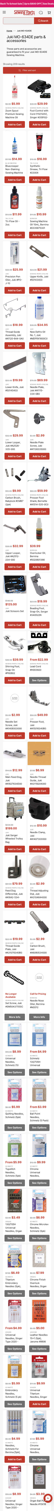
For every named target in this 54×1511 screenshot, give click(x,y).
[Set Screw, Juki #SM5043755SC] (14, 994)
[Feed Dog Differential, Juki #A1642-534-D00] (14, 882)
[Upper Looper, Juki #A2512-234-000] (14, 545)
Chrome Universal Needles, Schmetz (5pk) (37, 1450)
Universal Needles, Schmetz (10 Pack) (11, 1063)
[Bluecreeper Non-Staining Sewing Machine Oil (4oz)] (14, 158)
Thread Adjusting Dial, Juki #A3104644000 (39, 894)
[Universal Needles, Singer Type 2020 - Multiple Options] (14, 1327)
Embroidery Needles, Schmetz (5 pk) (13, 1393)
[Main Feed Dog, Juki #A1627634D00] (14, 769)
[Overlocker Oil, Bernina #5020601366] (39, 545)
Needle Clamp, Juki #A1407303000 (38, 835)
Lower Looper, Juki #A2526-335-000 (13, 446)
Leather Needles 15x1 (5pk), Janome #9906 (39, 1338)
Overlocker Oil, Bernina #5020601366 (38, 556)
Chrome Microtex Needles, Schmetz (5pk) (39, 1227)
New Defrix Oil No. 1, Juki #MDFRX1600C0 (38, 335)
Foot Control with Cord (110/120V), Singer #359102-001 (39, 115)
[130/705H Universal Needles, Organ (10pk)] (14, 1216)
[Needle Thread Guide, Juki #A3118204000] (39, 769)
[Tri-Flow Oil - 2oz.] (14, 213)
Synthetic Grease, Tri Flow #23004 (38, 169)
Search (44, 20)
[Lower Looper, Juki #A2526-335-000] (14, 434)
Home (9, 31)
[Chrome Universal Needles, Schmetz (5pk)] (39, 1437)
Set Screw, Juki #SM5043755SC (14, 1005)
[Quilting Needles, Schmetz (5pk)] (14, 1105)
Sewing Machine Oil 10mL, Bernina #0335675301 (39, 224)
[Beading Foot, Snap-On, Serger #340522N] (39, 601)
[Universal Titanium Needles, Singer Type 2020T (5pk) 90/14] (39, 1382)
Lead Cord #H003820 (35, 668)
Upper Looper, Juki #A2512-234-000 (13, 556)
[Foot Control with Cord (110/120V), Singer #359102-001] (39, 102)
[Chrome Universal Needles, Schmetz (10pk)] (39, 1161)
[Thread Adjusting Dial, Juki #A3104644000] (39, 882)
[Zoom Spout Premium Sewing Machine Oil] (14, 102)
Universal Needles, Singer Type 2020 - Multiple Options (14, 1339)
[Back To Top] (49, 1507)
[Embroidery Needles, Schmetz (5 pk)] (14, 1382)
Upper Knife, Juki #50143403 (39, 278)
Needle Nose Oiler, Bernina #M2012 (37, 1004)
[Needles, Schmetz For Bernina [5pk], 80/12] (14, 1437)
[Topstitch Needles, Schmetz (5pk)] (14, 1161)
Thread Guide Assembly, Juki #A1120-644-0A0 (14, 335)
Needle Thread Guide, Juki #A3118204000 (38, 780)
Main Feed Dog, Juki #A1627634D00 (13, 780)
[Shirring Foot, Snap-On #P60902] (14, 658)
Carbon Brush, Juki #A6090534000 (38, 949)
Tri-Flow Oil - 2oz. (12, 223)
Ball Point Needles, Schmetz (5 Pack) (39, 1117)
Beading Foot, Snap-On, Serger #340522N (39, 611)
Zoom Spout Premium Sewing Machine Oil (14, 114)
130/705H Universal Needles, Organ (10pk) (13, 1229)
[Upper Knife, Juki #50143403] (39, 268)
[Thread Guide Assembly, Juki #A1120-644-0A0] (14, 323)
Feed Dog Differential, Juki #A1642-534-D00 (14, 895)
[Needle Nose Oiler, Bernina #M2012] (39, 994)
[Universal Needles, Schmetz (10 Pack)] (14, 1050)
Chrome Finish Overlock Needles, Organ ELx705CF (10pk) (39, 1284)
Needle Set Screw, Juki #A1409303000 (13, 725)
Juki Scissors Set (14, 611)
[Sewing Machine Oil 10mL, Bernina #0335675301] (39, 213)
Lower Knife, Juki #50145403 (14, 389)
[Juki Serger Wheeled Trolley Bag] (14, 825)
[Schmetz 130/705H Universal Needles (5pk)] (39, 1050)
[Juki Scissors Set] (14, 601)
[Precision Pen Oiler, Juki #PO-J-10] (14, 268)
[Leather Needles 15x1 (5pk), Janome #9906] (39, 1327)
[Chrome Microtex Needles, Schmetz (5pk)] (39, 1216)
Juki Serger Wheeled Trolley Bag (14, 838)
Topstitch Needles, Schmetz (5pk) (13, 1172)
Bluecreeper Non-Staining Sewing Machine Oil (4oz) (14, 171)
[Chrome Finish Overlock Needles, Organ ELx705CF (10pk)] (39, 1271)
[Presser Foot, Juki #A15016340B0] (39, 713)
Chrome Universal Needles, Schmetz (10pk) (38, 1174)
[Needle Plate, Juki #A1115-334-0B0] (39, 379)
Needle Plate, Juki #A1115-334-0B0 (37, 390)
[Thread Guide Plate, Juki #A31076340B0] (14, 937)
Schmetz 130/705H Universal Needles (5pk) (37, 1063)
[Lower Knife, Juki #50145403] (14, 379)
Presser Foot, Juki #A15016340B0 (38, 725)
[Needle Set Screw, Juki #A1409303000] (14, 713)
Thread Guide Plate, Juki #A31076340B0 (13, 949)
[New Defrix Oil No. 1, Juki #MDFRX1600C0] (39, 323)
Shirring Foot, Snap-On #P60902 (12, 670)
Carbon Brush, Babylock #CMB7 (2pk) (14, 501)
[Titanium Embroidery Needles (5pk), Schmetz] (14, 1271)
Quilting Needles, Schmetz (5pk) (14, 1115)
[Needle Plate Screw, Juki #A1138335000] (39, 434)
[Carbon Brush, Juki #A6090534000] (39, 937)
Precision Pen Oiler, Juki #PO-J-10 (13, 280)
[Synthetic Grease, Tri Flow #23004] (39, 158)
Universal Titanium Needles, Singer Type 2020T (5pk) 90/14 (38, 1397)
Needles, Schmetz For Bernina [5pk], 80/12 (12, 1450)
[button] (4, 12)
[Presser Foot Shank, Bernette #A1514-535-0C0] (39, 489)
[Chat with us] (41, 12)
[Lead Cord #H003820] (39, 658)
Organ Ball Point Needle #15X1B (38, 1502)
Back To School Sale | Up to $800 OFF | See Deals (27, 3)
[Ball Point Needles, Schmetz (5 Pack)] (39, 1105)
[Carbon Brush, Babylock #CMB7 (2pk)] (14, 489)
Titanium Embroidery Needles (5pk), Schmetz (13, 1284)
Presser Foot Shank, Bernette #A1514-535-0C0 (39, 501)
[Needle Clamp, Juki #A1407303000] (39, 825)
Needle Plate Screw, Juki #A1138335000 (38, 446)
